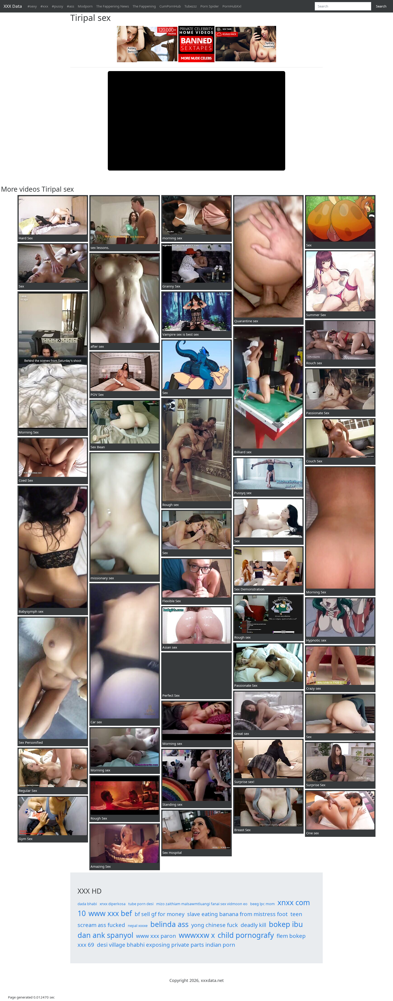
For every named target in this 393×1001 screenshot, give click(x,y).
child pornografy (246, 935)
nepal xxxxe (138, 925)
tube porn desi (141, 903)
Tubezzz (190, 6)
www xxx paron (156, 935)
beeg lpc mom (262, 903)
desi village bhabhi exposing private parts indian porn (166, 944)
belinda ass (169, 924)
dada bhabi (87, 903)
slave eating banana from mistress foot (237, 914)
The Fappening (144, 6)
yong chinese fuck (214, 925)
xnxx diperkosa (113, 903)
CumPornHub (170, 6)
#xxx (44, 6)
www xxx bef (110, 913)
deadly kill (253, 925)
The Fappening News (112, 6)
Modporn (85, 6)
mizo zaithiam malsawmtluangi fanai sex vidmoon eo (201, 903)
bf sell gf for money (159, 914)
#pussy (57, 6)
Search (381, 6)
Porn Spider (209, 6)
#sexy (32, 6)
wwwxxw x (197, 935)
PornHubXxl (231, 6)
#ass (70, 6)
